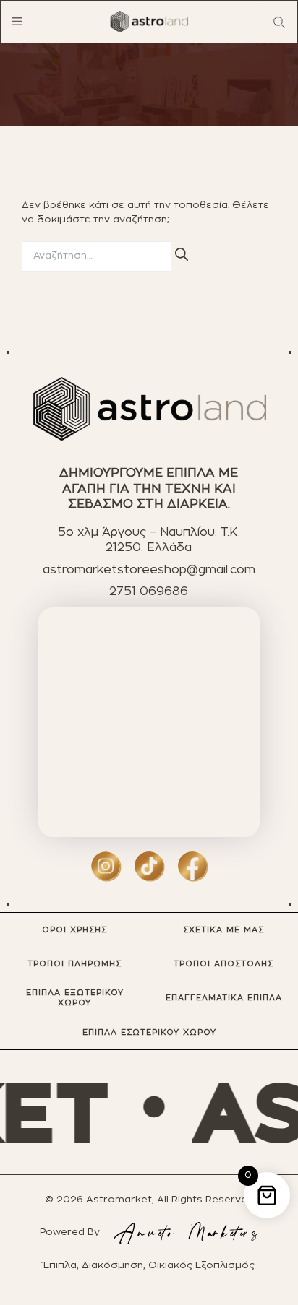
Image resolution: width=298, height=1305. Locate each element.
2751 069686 (148, 591)
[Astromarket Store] (149, 22)
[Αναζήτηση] (181, 254)
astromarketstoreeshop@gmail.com (149, 570)
